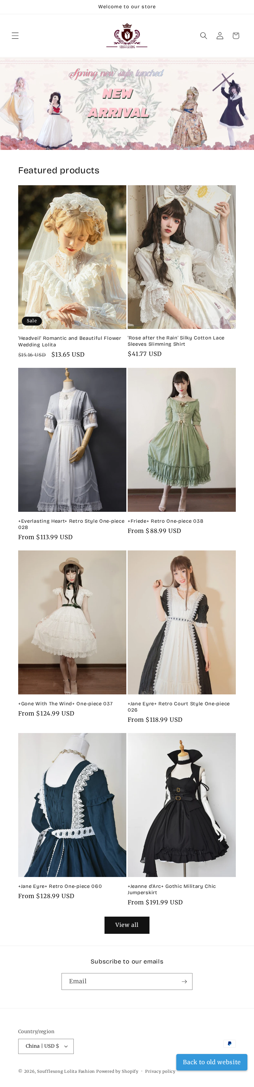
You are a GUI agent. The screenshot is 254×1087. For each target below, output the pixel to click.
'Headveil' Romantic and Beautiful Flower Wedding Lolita (69, 341)
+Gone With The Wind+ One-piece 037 (65, 704)
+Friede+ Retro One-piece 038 (165, 521)
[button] (15, 36)
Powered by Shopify (117, 1071)
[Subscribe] (184, 981)
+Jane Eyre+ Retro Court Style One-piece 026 (179, 707)
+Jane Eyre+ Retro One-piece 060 (60, 886)
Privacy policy (160, 1071)
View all (127, 925)
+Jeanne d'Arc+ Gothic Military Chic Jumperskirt (172, 889)
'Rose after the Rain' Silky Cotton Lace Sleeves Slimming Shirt (176, 341)
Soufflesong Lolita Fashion (66, 1071)
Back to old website (212, 1062)
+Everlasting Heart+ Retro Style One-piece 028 (71, 524)
